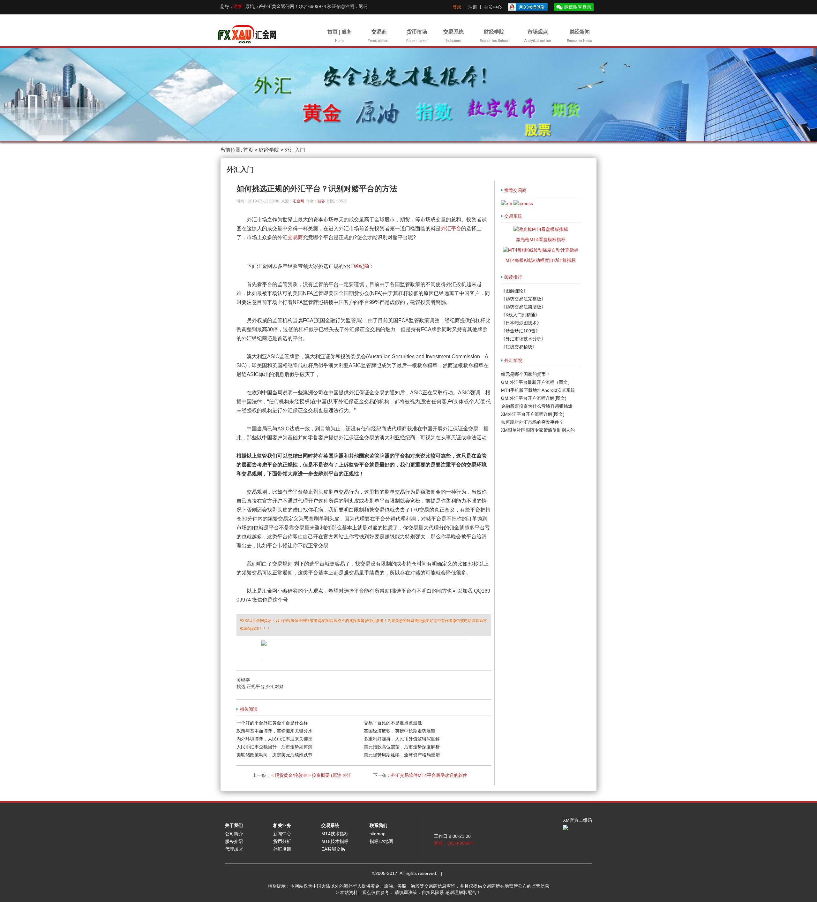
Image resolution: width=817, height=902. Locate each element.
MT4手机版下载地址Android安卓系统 (538, 390)
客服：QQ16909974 (454, 843)
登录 (457, 7)
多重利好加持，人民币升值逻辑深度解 (402, 738)
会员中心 (493, 7)
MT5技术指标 (335, 841)
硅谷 (321, 201)
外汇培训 (282, 849)
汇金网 (298, 201)
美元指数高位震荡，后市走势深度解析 (402, 746)
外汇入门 (295, 150)
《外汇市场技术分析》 (523, 338)
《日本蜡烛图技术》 (521, 322)
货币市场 (416, 35)
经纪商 (361, 266)
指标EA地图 (381, 841)
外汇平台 (451, 228)
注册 (472, 7)
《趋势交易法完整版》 (523, 298)
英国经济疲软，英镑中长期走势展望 (399, 730)
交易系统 (453, 35)
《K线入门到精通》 (520, 314)
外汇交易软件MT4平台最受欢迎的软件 (429, 775)
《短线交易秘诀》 (519, 346)
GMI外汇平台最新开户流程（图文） (536, 382)
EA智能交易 (333, 849)
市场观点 (537, 35)
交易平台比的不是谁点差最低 (393, 722)
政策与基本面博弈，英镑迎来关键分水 (274, 730)
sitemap (378, 833)
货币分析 (282, 841)
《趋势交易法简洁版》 (523, 306)
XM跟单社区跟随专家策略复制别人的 (538, 430)
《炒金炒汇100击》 (520, 330)
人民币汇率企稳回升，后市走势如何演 (274, 746)
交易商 (379, 35)
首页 (248, 150)
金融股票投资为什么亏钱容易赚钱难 (537, 406)
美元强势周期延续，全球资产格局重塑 (402, 754)
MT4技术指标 (335, 833)
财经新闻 (579, 35)
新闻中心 (282, 833)
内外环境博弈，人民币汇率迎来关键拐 (274, 738)
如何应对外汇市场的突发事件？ (532, 422)
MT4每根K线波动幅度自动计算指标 (541, 260)
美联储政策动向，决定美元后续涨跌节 (274, 754)
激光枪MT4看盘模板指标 (541, 239)
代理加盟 (234, 849)
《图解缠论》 (514, 290)
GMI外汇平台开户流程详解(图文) (533, 398)
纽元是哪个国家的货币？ (525, 374)
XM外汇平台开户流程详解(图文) (533, 414)
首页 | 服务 (339, 35)
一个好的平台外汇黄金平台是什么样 (272, 722)
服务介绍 (234, 841)
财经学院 (494, 35)
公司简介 (234, 833)
